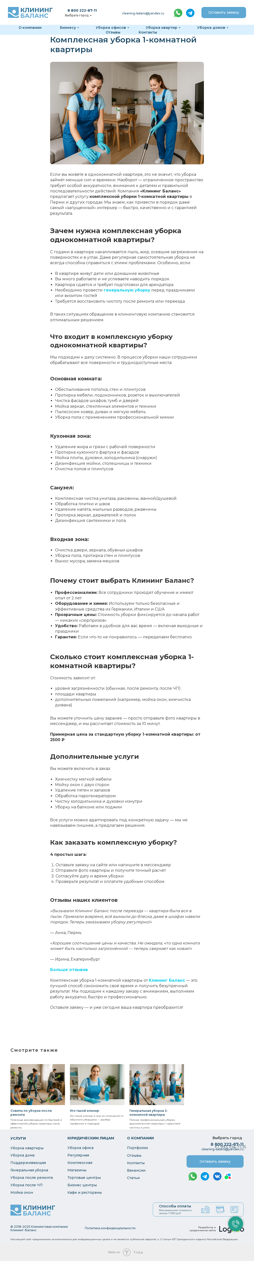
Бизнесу (68, 27)
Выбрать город (77, 15)
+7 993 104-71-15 (230, 1147)
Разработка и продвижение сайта (202, 1229)
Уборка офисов (111, 27)
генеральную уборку (127, 290)
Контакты (148, 32)
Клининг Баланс (167, 980)
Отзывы (113, 32)
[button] (223, 12)
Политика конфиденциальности (110, 1228)
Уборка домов (211, 27)
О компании (30, 27)
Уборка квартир (161, 27)
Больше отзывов (69, 969)
